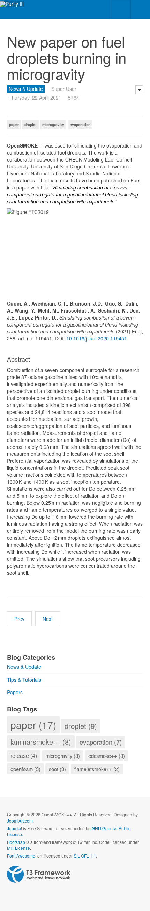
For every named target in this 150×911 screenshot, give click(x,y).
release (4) (23, 756)
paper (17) (33, 725)
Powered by (38, 874)
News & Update (26, 88)
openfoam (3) (25, 769)
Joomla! (14, 828)
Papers (15, 692)
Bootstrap (16, 842)
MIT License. (19, 848)
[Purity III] (12, 4)
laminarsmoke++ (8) (40, 742)
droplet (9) (81, 725)
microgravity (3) (62, 755)
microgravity (53, 124)
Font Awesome (21, 856)
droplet (30, 124)
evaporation (80, 124)
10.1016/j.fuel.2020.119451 (96, 338)
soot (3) (57, 769)
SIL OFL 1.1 (85, 856)
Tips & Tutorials (24, 679)
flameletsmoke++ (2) (97, 769)
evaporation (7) (101, 741)
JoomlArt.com (20, 821)
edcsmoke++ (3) (106, 755)
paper (14, 124)
